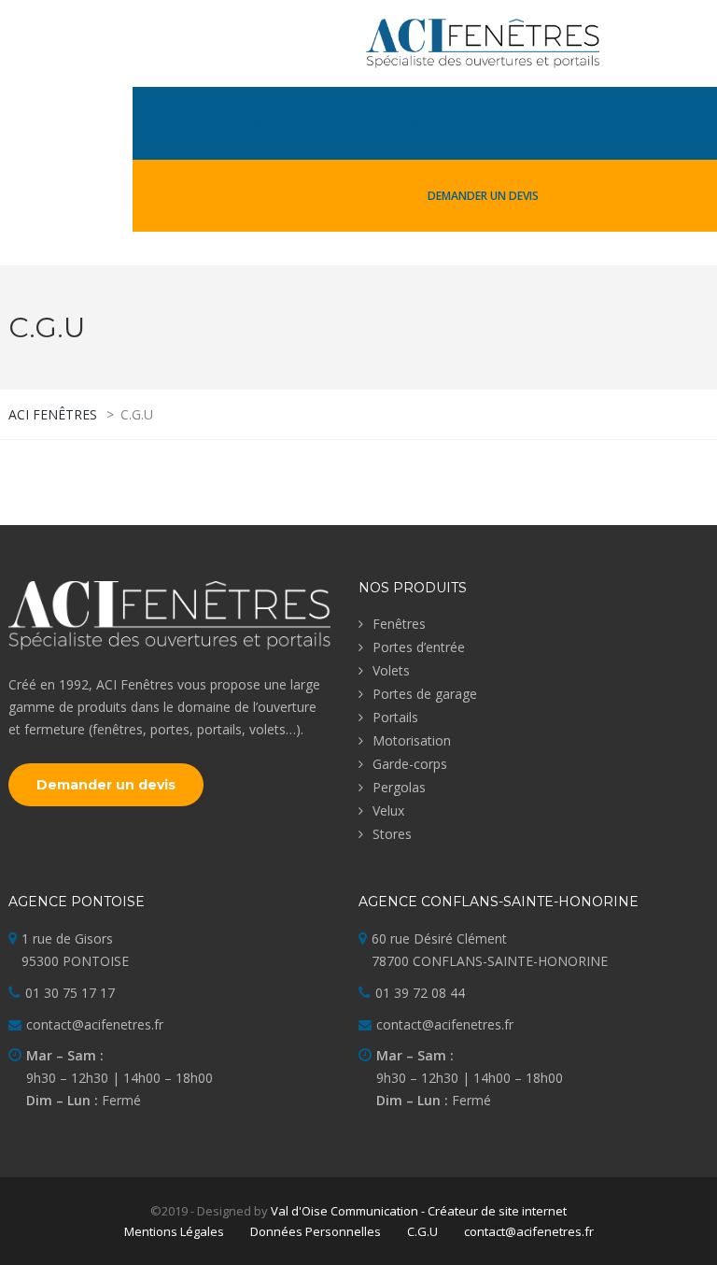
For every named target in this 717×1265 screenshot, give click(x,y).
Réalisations (548, 123)
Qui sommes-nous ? (306, 123)
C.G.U (422, 1231)
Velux (388, 810)
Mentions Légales (174, 1231)
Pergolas (399, 787)
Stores (392, 834)
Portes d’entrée (419, 647)
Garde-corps (410, 764)
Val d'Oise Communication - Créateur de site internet (419, 1210)
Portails (395, 717)
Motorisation (412, 740)
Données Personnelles (315, 1231)
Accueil (191, 123)
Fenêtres (399, 623)
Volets (391, 670)
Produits (428, 123)
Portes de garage (425, 694)
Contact (650, 123)
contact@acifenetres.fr (529, 1231)
